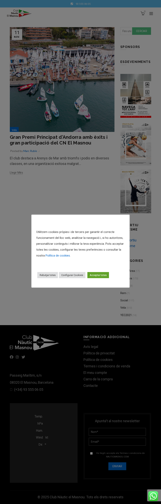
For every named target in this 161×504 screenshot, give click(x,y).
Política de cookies (58, 255)
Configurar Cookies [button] (72, 275)
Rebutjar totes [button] (48, 275)
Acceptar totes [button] (98, 275)
